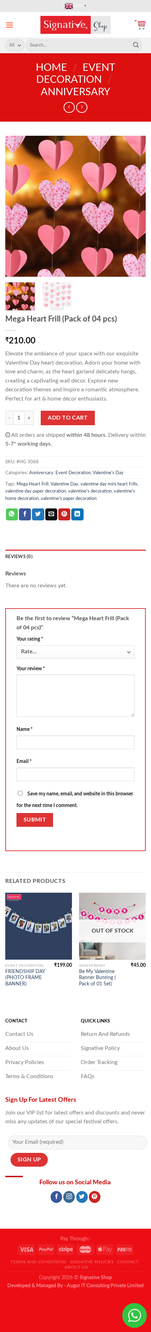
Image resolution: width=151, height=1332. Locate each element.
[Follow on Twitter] (82, 1197)
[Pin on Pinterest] (64, 514)
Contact (127, 1262)
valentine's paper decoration (69, 498)
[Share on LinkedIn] (77, 514)
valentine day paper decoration (35, 491)
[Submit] (136, 45)
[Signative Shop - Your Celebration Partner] (75, 24)
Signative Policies (92, 1262)
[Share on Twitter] (38, 514)
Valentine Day (64, 484)
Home (51, 68)
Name (25, 729)
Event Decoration (73, 473)
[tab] (75, 557)
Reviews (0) (19, 557)
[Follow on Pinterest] (94, 1197)
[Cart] (140, 24)
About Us (76, 1267)
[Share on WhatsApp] (12, 514)
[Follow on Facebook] (56, 1197)
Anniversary (75, 92)
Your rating (30, 639)
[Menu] (9, 24)
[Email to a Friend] (51, 514)
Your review (31, 668)
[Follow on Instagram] (69, 1197)
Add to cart (67, 418)
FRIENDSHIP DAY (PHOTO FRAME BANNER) (25, 977)
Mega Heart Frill (32, 484)
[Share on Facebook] (25, 514)
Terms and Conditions (38, 1262)
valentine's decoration (90, 491)
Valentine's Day (108, 473)
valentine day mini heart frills (109, 484)
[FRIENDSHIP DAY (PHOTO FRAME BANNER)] (38, 926)
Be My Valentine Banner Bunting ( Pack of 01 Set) (97, 977)
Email (24, 761)
